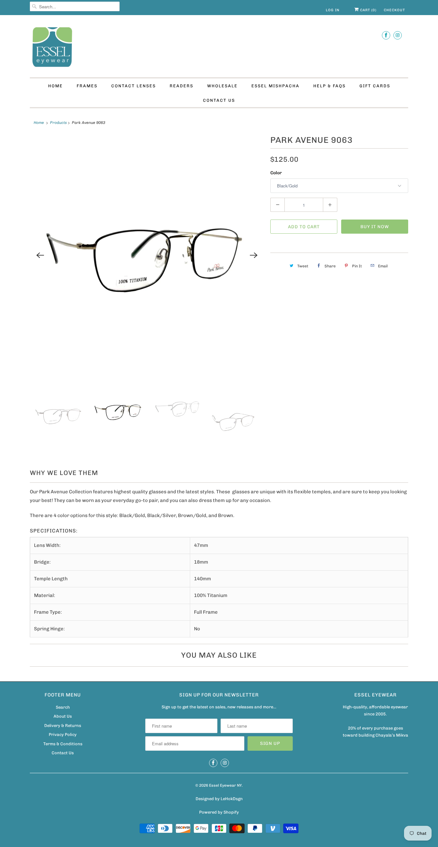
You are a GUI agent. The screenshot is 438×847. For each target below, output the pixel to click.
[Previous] (40, 255)
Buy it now (374, 226)
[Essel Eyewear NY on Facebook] (386, 35)
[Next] (254, 255)
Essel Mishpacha (275, 85)
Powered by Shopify (219, 812)
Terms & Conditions (62, 743)
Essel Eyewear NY (225, 785)
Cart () (367, 10)
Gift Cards (374, 85)
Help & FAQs (329, 85)
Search (63, 707)
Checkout (394, 10)
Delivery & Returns (62, 725)
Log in (333, 10)
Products (58, 122)
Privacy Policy (63, 734)
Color (276, 173)
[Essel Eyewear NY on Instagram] (397, 35)
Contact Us (219, 100)
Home (55, 85)
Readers (181, 85)
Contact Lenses (133, 85)
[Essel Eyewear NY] (219, 48)
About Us (63, 716)
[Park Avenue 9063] (146, 255)
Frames (87, 85)
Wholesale (222, 85)
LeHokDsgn (232, 798)
